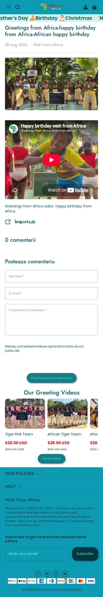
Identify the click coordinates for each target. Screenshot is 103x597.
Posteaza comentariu (51, 378)
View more (51, 458)
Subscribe (85, 553)
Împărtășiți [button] (25, 221)
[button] (8, 7)
